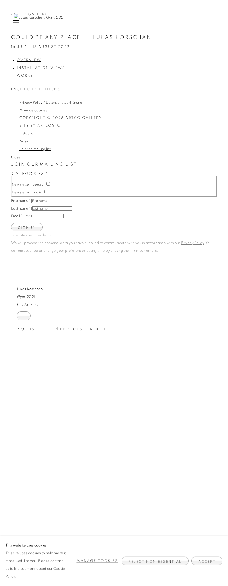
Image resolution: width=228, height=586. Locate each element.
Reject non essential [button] (155, 562)
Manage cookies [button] (97, 561)
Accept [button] (206, 562)
